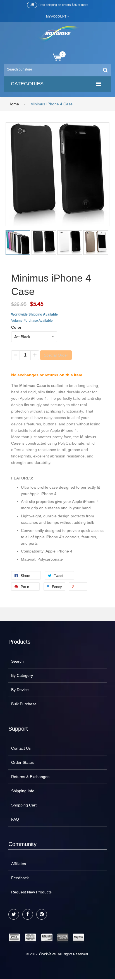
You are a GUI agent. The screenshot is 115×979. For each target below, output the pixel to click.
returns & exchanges (30, 776)
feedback (20, 878)
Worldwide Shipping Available (34, 314)
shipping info (22, 791)
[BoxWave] (57, 34)
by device (20, 689)
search (17, 661)
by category (22, 675)
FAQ (15, 819)
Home (13, 104)
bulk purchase (24, 704)
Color (16, 327)
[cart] (57, 57)
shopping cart (24, 805)
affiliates (18, 863)
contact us (21, 748)
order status (22, 762)
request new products (31, 892)
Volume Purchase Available (32, 321)
